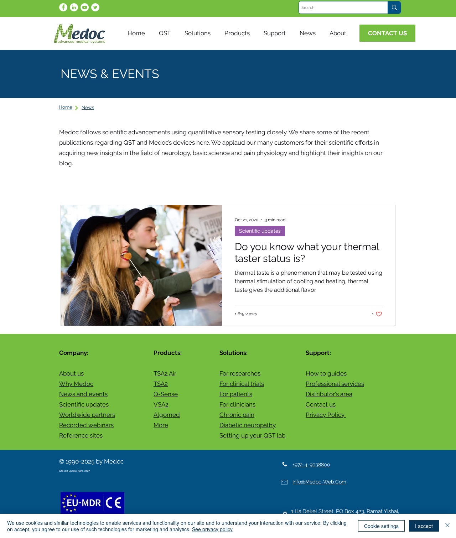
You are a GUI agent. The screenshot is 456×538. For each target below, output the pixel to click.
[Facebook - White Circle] (63, 7)
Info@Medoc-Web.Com (319, 482)
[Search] (394, 7)
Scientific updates (182, 183)
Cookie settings (381, 525)
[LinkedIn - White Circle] (74, 7)
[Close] (447, 525)
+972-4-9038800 (311, 464)
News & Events (120, 183)
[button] (309, 33)
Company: (73, 352)
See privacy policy (212, 529)
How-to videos (285, 183)
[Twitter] (95, 7)
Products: (168, 352)
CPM (327, 183)
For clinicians (237, 404)
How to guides (326, 373)
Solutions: (233, 352)
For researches (239, 373)
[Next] (76, 108)
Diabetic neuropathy (247, 425)
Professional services (335, 383)
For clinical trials (241, 383)
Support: (318, 352)
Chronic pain (236, 414)
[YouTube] (85, 7)
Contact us (321, 404)
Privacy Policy (326, 414)
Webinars (236, 183)
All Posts (73, 183)
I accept (424, 525)
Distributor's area (329, 394)
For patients (235, 394)
